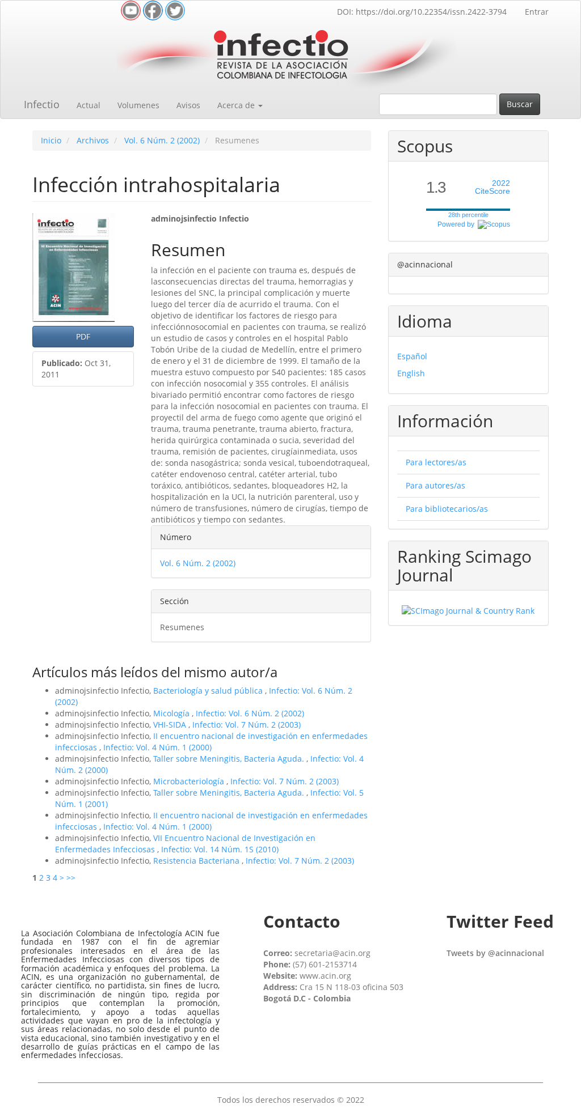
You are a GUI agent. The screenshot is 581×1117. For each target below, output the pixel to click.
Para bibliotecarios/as (447, 508)
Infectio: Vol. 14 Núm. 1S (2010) (220, 849)
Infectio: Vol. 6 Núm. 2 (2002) (250, 713)
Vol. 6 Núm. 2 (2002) (162, 140)
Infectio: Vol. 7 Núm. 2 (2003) (246, 724)
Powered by (457, 224)
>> (70, 877)
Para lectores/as (436, 462)
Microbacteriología (189, 781)
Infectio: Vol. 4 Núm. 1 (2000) (157, 747)
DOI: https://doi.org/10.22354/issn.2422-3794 (422, 11)
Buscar (520, 104)
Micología (172, 713)
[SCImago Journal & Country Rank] (468, 610)
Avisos (188, 105)
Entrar (537, 11)
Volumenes (138, 105)
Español (412, 356)
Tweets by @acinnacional (495, 953)
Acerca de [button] (237, 105)
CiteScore (492, 187)
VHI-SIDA (170, 724)
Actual (88, 105)
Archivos (93, 140)
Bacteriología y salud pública (209, 690)
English (411, 373)
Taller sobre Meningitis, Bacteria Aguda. (229, 758)
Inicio (51, 140)
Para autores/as (435, 485)
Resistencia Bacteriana (197, 860)
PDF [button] (83, 336)
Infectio (42, 104)
